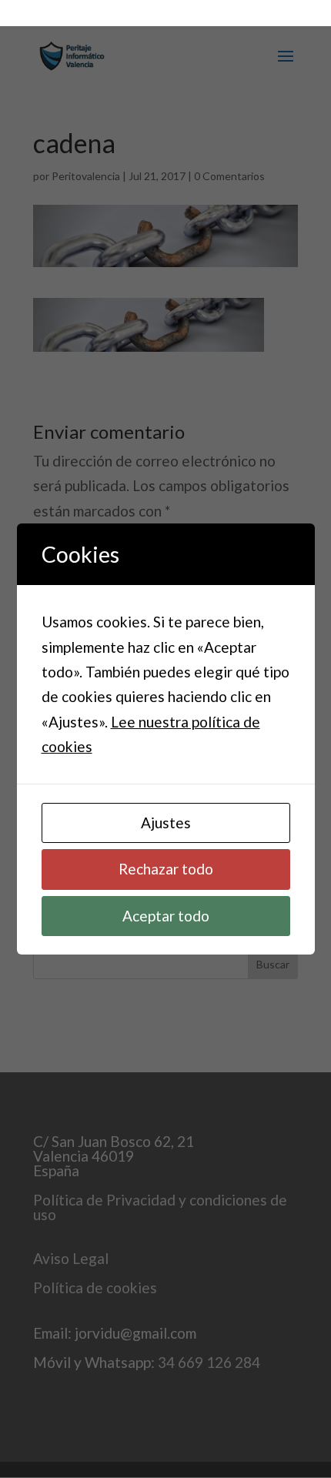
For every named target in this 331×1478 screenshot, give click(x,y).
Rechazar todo (166, 869)
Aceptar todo (165, 916)
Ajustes (166, 822)
